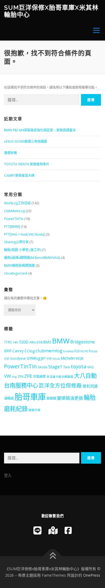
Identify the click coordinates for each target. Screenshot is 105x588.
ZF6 (20, 376)
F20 (77, 351)
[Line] (37, 530)
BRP (8, 350)
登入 (8, 475)
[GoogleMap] (53, 530)
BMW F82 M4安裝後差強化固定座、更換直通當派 (40, 130)
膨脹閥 (51, 398)
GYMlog (33, 358)
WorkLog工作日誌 (17, 203)
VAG (90, 367)
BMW (60, 341)
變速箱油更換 (70, 398)
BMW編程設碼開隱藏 (19, 265)
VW (7, 376)
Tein (66, 367)
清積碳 (9, 398)
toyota (78, 366)
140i (15, 342)
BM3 (47, 342)
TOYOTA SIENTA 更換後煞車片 (26, 164)
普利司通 (90, 386)
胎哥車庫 (30, 396)
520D (24, 342)
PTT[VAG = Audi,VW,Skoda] (24, 234)
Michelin (68, 358)
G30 (6, 358)
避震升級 (34, 410)
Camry (18, 350)
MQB (79, 358)
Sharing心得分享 (16, 242)
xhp (14, 377)
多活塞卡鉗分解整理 (60, 377)
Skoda (42, 367)
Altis (32, 342)
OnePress (91, 575)
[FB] (68, 530)
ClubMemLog (14, 211)
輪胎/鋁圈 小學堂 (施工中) (22, 250)
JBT (43, 358)
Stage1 (55, 366)
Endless (68, 351)
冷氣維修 (39, 376)
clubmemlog (49, 351)
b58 (40, 342)
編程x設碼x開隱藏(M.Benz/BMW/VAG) (32, 257)
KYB (49, 358)
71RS (8, 342)
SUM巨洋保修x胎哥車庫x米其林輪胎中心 (51, 11)
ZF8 (28, 376)
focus (93, 351)
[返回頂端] (52, 556)
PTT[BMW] (12, 226)
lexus (56, 358)
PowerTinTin (13, 218)
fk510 (84, 351)
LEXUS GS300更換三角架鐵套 (25, 141)
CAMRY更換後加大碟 (19, 175)
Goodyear (18, 358)
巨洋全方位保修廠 (60, 385)
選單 (95, 30)
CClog (29, 350)
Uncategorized (15, 273)
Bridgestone (82, 342)
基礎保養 (10, 153)
